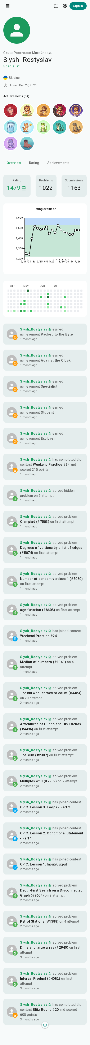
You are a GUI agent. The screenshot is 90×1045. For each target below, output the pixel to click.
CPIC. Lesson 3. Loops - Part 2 (45, 807)
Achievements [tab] (58, 163)
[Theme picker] (56, 6)
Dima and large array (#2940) (44, 947)
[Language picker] (65, 6)
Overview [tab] (14, 163)
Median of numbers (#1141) (43, 662)
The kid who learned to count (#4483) (50, 693)
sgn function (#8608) (37, 610)
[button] (45, 334)
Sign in (78, 6)
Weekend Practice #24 (51, 465)
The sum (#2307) (34, 755)
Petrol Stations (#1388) (39, 921)
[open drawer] (7, 6)
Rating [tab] (34, 163)
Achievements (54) (16, 96)
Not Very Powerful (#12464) (43, 1041)
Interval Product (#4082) (40, 979)
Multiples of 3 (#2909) (38, 781)
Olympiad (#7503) (34, 522)
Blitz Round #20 (46, 1010)
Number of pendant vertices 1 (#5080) (51, 579)
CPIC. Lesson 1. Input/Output (43, 864)
